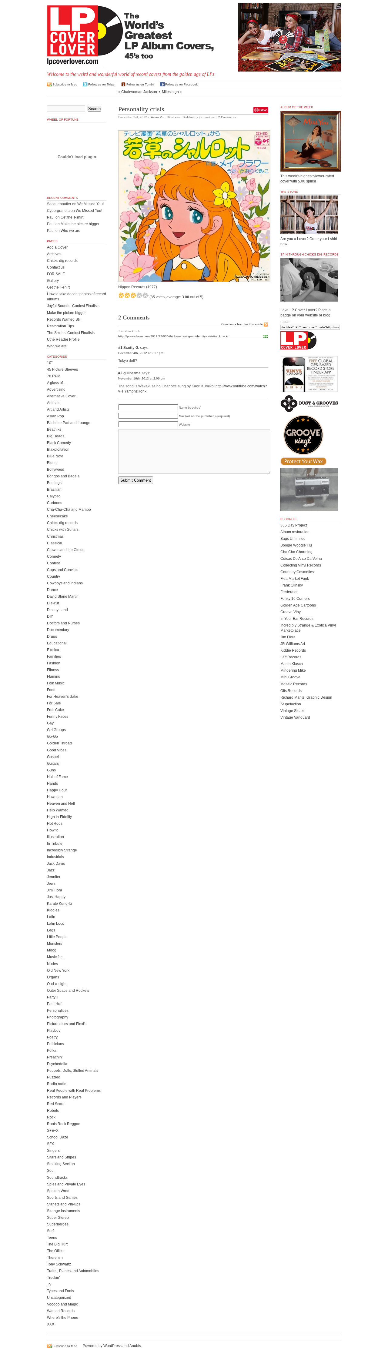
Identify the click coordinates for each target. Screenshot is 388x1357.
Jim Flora (54, 890)
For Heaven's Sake (62, 696)
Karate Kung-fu (59, 903)
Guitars (53, 763)
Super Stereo (58, 1217)
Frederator (289, 592)
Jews (51, 883)
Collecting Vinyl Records (300, 565)
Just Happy (56, 897)
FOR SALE (56, 274)
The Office (55, 1251)
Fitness (53, 670)
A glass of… (56, 383)
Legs (51, 930)
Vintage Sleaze (293, 711)
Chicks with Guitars (63, 529)
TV (49, 1284)
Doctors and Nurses (63, 623)
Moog (51, 950)
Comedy (54, 556)
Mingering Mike (293, 670)
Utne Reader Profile (63, 339)
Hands (52, 783)
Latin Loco (55, 923)
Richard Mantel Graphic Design (306, 697)
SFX (50, 1144)
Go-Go (52, 736)
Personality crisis (141, 109)
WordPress (112, 1346)
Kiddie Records (293, 650)
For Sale (54, 703)
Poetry (52, 1037)
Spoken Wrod (58, 1191)
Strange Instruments (63, 1211)
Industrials (55, 857)
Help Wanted (58, 810)
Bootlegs (54, 483)
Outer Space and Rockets (68, 990)
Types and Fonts (60, 1291)
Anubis (135, 1346)
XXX (50, 1324)
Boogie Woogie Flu (296, 545)
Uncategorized (59, 1297)
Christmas (55, 536)
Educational (57, 643)
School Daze (57, 1137)
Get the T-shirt (72, 217)
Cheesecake (57, 516)
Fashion (53, 663)
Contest (53, 563)
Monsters (54, 943)
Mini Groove (290, 677)
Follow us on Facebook (181, 84)
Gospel (53, 757)
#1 (120, 348)
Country (53, 576)
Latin (51, 917)
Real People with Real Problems (74, 1090)
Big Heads (55, 436)
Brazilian (54, 489)
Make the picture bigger (80, 224)
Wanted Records (61, 1311)
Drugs (52, 636)
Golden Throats (59, 743)
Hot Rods (54, 823)
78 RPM (53, 376)
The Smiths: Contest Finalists (71, 333)
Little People (57, 937)
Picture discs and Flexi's (66, 1024)
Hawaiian (55, 797)
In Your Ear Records (296, 619)
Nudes (52, 964)
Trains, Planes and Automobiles (73, 1271)
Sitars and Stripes (61, 1157)
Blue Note (55, 456)
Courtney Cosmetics (297, 572)
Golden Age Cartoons (298, 605)
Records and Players (64, 1097)
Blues (51, 463)
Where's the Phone (62, 1317)
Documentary (58, 630)
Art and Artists (58, 409)
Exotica (53, 650)
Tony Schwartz (59, 1264)
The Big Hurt (57, 1244)
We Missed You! (90, 204)
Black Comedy (59, 443)
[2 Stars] (127, 295)
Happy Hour (57, 790)
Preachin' (54, 1057)
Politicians (55, 1044)
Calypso (54, 496)
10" (49, 363)
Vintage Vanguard (295, 717)
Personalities (58, 1010)
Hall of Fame (57, 777)
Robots (53, 1110)
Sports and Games (62, 1197)
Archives (54, 254)
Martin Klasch (291, 664)
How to (53, 830)
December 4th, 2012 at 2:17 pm (140, 353)
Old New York (58, 970)
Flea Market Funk (294, 579)
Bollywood (55, 469)
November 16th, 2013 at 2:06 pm (141, 378)
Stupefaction (290, 704)
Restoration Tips (60, 326)
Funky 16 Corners (295, 599)
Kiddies (188, 117)
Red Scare (56, 1104)
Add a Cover (57, 247)
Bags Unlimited (293, 538)
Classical (54, 543)
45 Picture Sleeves (62, 369)
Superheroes (58, 1224)
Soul (51, 1170)
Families (54, 656)
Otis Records (291, 691)
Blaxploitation (58, 449)
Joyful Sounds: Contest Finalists (73, 306)
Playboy (53, 1030)
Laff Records (290, 657)
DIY (50, 616)
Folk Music (56, 683)
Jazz (51, 870)
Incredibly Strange (62, 850)
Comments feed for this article (242, 324)
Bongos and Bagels (63, 476)
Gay (50, 723)
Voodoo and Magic (62, 1304)
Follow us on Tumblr (140, 84)
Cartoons (54, 503)
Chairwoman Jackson (139, 92)
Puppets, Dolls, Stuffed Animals (72, 1070)
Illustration (174, 117)
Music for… (56, 957)
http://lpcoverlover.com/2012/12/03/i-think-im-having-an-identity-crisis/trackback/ (173, 336)
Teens (52, 1237)
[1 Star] (121, 295)
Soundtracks (57, 1177)
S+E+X (53, 1130)
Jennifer (53, 877)
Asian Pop (158, 117)
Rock (51, 1117)
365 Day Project (293, 525)
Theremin (55, 1257)
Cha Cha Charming (296, 552)
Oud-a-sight (56, 984)
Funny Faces (57, 716)
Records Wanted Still (64, 319)
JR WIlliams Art (292, 644)
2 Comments (227, 117)
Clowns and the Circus (65, 550)
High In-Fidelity (59, 817)
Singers (53, 1150)
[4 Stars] (139, 295)
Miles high (170, 92)
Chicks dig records (62, 261)
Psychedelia (57, 1064)
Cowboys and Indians (65, 583)
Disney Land (57, 610)
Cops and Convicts (62, 570)
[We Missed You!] (310, 166)
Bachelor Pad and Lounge (68, 423)
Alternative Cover (61, 396)
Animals (53, 403)
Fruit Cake (55, 710)
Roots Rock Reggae (63, 1124)
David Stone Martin (63, 596)
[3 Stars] (133, 295)
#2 (120, 373)
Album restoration (294, 532)
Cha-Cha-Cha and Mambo (69, 509)
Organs (53, 977)
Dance (52, 590)
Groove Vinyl (291, 612)
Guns (51, 770)
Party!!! (52, 997)
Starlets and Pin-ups (63, 1204)
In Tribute (54, 843)
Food (51, 690)
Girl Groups (56, 730)
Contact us (56, 267)
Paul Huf (54, 1004)
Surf (50, 1231)
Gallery (53, 281)
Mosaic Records (293, 684)
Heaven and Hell (61, 803)
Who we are (70, 231)
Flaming (53, 676)
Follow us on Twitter (101, 84)
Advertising (56, 389)
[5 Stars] (145, 295)
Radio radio (56, 1084)
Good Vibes (56, 750)
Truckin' (53, 1277)
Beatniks (54, 429)
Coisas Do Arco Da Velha (301, 559)
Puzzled (53, 1077)
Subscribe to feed (64, 84)
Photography (57, 1017)
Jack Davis (56, 863)
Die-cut (53, 603)
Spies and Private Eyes (66, 1184)
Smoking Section (61, 1164)
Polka (51, 1050)
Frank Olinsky (291, 585)
